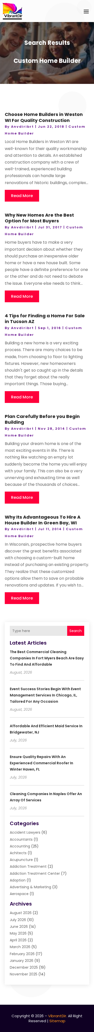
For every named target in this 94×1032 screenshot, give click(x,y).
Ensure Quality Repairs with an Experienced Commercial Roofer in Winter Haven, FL (41, 763)
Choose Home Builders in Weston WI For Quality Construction (44, 117)
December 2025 (24, 967)
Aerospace (19, 893)
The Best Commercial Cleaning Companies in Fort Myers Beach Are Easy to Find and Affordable (47, 658)
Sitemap (57, 1020)
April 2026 (18, 940)
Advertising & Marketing (30, 887)
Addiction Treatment (28, 866)
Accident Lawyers (25, 832)
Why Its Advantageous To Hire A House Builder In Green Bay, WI (42, 520)
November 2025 (23, 974)
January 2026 (21, 960)
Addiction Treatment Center (35, 873)
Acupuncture (21, 859)
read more (22, 196)
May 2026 (18, 933)
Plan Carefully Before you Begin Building (42, 419)
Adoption (18, 880)
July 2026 (18, 919)
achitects (18, 852)
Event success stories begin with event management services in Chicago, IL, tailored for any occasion (45, 695)
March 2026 (20, 946)
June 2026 (19, 926)
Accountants (21, 839)
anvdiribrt (22, 126)
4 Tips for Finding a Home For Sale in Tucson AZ (45, 319)
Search (75, 630)
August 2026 (21, 912)
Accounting (20, 846)
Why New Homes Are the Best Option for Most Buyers (39, 218)
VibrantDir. (57, 1015)
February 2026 (22, 953)
